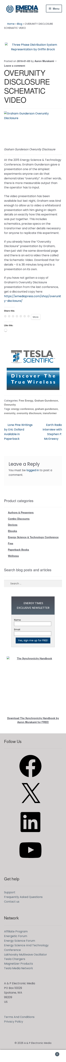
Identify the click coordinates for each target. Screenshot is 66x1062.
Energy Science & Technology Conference (33, 537)
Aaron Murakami (44, 61)
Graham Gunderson (46, 400)
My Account (11, 1056)
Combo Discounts (19, 518)
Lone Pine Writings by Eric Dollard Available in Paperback (18, 432)
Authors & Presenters (21, 512)
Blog (19, 24)
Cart (51, 1053)
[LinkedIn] (30, 834)
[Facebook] (30, 778)
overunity (9, 413)
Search (33, 1056)
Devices (12, 524)
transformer (50, 413)
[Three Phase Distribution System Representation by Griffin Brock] (33, 47)
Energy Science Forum (19, 941)
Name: (17, 619)
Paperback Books (18, 549)
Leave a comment (14, 65)
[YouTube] (30, 862)
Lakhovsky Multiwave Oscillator (25, 955)
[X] (30, 806)
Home (11, 24)
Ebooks (12, 531)
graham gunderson (46, 409)
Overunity (10, 404)
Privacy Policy (13, 1022)
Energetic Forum (15, 936)
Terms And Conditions (19, 1017)
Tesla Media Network (18, 968)
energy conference (22, 409)
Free (10, 543)
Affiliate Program (16, 931)
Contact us (11, 902)
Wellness (13, 556)
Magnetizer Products (18, 964)
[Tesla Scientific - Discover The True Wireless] (33, 368)
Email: (17, 629)
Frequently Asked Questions (23, 897)
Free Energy (26, 400)
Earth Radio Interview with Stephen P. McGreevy (52, 432)
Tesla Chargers (14, 959)
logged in (32, 470)
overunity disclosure (29, 413)
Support (9, 892)
